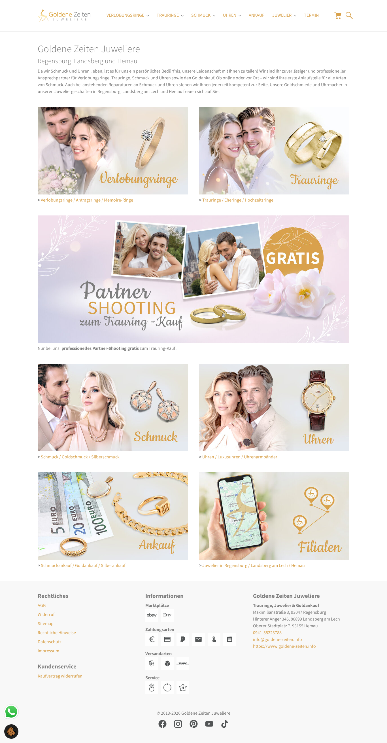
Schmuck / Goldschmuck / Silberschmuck (80, 457)
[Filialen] (274, 516)
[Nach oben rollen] (374, 730)
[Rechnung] (200, 639)
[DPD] (169, 663)
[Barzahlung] (153, 639)
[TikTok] (225, 723)
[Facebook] (162, 723)
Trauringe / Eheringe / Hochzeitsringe (237, 200)
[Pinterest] (193, 723)
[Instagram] (178, 723)
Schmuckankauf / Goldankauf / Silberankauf (83, 565)
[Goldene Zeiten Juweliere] (64, 15)
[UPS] (153, 663)
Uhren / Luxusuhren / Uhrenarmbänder (239, 457)
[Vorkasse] (169, 639)
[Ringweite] (153, 687)
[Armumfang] (169, 687)
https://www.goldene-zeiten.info (284, 646)
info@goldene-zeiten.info (277, 639)
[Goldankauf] (113, 516)
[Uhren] (274, 407)
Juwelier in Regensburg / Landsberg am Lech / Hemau (253, 565)
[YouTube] (209, 723)
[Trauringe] (274, 150)
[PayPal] (184, 639)
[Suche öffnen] (349, 15)
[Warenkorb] (337, 15)
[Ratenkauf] (231, 639)
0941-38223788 (267, 633)
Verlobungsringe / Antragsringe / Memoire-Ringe (87, 200)
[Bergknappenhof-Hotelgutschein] (184, 687)
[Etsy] (169, 615)
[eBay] (153, 615)
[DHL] (184, 663)
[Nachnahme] (215, 639)
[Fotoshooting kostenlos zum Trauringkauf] (193, 279)
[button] (11, 731)
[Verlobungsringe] (113, 150)
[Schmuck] (113, 407)
